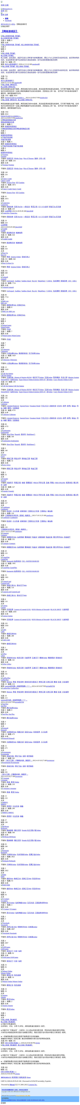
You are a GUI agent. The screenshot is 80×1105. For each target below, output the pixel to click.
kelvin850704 (50, 686)
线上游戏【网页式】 (8, 87)
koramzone (50, 760)
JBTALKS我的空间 (21, 1100)
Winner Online (6, 973)
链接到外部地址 (11, 126)
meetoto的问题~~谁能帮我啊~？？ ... (18, 686)
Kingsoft (4, 730)
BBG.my (4, 303)
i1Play (3, 656)
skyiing (37, 1043)
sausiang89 (36, 64)
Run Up (3, 255)
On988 (3, 231)
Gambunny (4, 509)
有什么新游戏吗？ (11, 64)
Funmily (3, 481)
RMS (2, 877)
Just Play (4, 706)
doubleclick (44, 98)
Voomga (3, 156)
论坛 (13, 24)
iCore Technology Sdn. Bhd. (23, 1095)
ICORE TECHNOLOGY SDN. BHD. (36, 1100)
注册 (7, 5)
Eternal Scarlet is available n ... (15, 98)
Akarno (3, 997)
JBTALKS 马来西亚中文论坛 (9, 1100)
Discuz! (12, 1085)
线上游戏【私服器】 (8, 1022)
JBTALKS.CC (6, 24)
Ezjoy (3, 456)
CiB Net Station (6, 375)
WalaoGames (5, 327)
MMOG (3, 804)
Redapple (4, 852)
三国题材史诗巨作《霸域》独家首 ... (18, 515)
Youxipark (4, 925)
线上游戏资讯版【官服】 (10, 38)
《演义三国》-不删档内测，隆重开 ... (18, 760)
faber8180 (29, 211)
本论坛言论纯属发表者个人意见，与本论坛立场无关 (15, 1089)
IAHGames (4, 949)
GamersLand (5, 583)
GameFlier (4, 559)
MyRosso (4, 828)
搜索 (6, 18)
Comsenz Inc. (32, 1085)
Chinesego (4, 351)
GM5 (2, 632)
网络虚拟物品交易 (7, 122)
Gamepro (4, 535)
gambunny (49, 515)
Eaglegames (5, 432)
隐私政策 (22, 1077)
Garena (3, 607)
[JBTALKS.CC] (6, 9)
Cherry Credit (5, 181)
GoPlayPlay (5, 680)
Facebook (8, 20)
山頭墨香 (8, 211)
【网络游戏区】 (9, 31)
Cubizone (4, 404)
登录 (2, 5)
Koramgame (5, 754)
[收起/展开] (5, 26)
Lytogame (4, 780)
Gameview (4, 205)
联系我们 (15, 1077)
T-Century (4, 901)
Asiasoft (3, 279)
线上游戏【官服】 (7, 55)
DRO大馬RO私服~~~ (13, 1043)
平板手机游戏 (6, 139)
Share (29, 1077)
